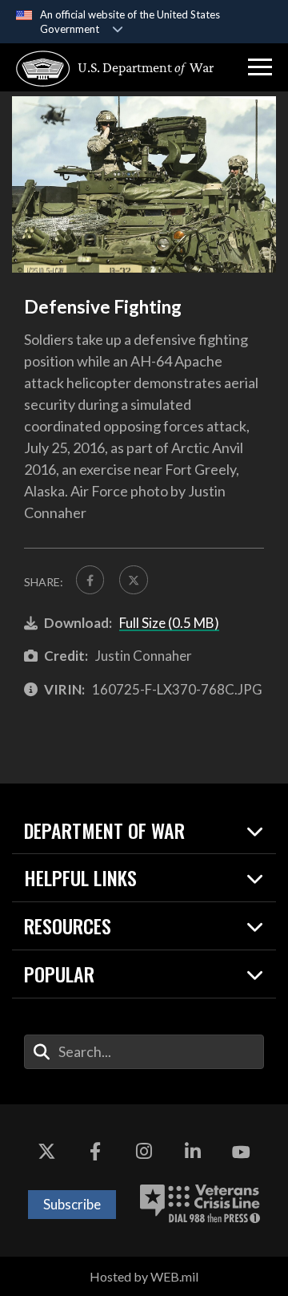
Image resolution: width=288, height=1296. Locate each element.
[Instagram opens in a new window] (144, 1152)
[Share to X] (133, 579)
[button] (260, 67)
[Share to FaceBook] (90, 579)
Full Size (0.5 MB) (169, 622)
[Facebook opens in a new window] (95, 1152)
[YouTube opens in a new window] (242, 1152)
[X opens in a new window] (46, 1152)
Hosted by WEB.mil (144, 1276)
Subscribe (72, 1204)
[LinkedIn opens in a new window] (193, 1152)
